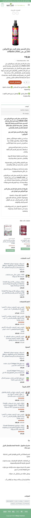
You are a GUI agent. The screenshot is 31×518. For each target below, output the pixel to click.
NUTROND (19, 504)
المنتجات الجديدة (15, 10)
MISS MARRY (10, 501)
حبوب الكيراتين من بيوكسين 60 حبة (25, 240)
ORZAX (13, 504)
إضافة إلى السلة (15, 82)
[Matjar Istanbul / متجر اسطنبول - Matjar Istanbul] (16, 5)
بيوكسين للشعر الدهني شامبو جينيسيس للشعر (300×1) (9, 241)
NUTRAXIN (26, 504)
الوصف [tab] (27, 106)
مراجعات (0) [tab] (26, 113)
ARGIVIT (27, 501)
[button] (29, 5)
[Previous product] (13, 13)
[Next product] (17, 13)
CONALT (21, 501)
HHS (16, 501)
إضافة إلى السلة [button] (25, 248)
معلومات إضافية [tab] (24, 110)
